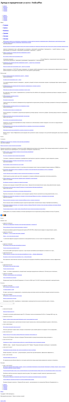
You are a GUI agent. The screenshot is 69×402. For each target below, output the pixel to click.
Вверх (2, 391)
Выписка (5, 7)
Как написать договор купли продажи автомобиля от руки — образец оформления (17, 256)
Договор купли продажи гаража (8, 268)
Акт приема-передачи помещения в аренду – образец (12, 79)
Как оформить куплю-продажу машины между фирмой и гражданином (15, 182)
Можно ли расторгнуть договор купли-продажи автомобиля (11, 145)
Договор (5, 9)
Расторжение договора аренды (8, 99)
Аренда (5, 6)
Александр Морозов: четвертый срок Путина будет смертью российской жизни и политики (18, 379)
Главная (5, 25)
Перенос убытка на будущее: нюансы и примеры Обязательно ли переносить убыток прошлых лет (20, 334)
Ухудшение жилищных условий (8, 289)
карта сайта (3, 400)
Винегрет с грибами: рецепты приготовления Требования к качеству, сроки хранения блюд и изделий (20, 319)
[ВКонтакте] (1, 215)
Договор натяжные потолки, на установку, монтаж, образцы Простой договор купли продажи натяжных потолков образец (24, 208)
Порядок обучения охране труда (8, 311)
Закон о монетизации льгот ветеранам (9, 277)
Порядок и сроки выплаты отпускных (9, 298)
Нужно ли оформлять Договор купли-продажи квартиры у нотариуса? (15, 227)
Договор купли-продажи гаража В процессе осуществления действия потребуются (17, 191)
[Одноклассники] (3, 215)
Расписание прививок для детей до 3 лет (10, 357)
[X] (5, 215)
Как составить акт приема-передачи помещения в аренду (13, 56)
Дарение (5, 8)
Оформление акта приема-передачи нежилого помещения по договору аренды (16, 89)
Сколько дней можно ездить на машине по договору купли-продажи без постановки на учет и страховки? (21, 173)
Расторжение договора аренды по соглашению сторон (12, 109)
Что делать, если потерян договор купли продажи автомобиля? (14, 155)
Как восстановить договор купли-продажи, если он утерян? (13, 164)
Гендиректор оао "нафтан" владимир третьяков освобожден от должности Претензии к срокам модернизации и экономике (24, 342)
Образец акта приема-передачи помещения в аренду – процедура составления (16, 66)
